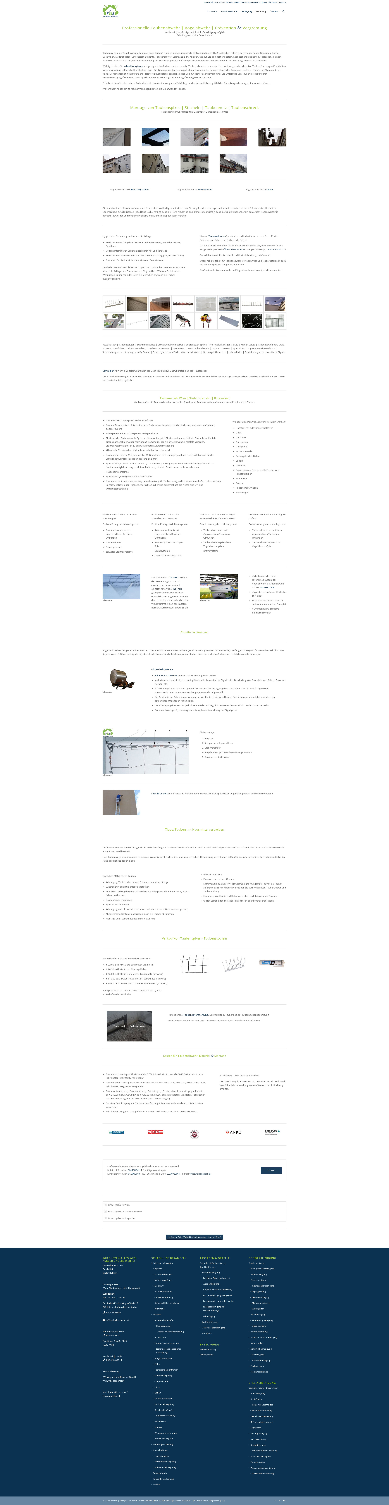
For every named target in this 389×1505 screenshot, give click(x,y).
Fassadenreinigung (211, 1272)
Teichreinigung (257, 1366)
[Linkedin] (284, 1500)
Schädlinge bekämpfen (162, 1263)
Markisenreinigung (260, 1303)
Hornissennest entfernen (166, 1369)
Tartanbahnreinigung (260, 1360)
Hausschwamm (162, 1456)
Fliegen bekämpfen (163, 1358)
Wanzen (158, 1427)
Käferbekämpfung (163, 1375)
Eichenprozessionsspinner (167, 1343)
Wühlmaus (160, 1308)
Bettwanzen (160, 1337)
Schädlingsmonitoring (163, 1444)
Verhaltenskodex (201, 1501)
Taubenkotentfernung (163, 1479)
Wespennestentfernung (166, 1433)
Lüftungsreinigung (259, 1433)
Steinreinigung (257, 1354)
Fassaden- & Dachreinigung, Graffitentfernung (213, 1265)
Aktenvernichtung (208, 1349)
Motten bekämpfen (163, 1398)
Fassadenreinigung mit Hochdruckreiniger (213, 1308)
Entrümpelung (206, 1354)
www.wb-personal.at (113, 1380)
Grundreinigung (258, 1314)
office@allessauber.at (277, 2)
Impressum (214, 1501)
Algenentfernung (211, 1283)
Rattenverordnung (164, 1297)
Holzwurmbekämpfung (165, 1467)
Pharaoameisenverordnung (171, 1331)
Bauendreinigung (259, 1274)
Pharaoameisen (163, 1326)
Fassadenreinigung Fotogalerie (217, 1295)
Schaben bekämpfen (164, 1410)
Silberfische (160, 1421)
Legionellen (256, 1427)
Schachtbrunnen (258, 1445)
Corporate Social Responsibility (217, 1289)
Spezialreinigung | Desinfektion (263, 1387)
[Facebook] (275, 1500)
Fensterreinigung (258, 1280)
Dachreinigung (208, 1316)
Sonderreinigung (256, 1263)
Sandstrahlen (257, 1343)
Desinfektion (256, 1399)
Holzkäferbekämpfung (165, 1461)
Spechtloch (207, 1333)
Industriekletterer (259, 1326)
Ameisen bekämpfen (164, 1320)
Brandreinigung (258, 1393)
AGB (223, 1501)
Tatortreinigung (258, 1462)
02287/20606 (219, 2)
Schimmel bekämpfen (261, 1456)
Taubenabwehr (160, 1473)
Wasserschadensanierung (263, 1468)
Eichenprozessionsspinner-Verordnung (169, 1350)
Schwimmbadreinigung (261, 1348)
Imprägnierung (259, 1291)
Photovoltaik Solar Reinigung (264, 1337)
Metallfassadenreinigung (213, 1327)
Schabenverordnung (165, 1415)
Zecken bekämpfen (164, 1438)
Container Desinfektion (263, 1404)
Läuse (157, 1387)
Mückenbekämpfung (164, 1404)
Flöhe (157, 1364)
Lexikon (156, 1484)
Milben (158, 1392)
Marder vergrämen (163, 1280)
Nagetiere (157, 1268)
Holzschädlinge (160, 1450)
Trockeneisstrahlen (260, 1371)
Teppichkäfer (162, 1381)
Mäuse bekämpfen (163, 1274)
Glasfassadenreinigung (263, 1285)
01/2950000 (234, 2)
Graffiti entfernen (210, 1322)
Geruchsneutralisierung (262, 1416)
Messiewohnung (258, 1439)
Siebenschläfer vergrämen (167, 1303)
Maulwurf (159, 1285)
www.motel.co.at (111, 1395)
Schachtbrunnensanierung (264, 1450)
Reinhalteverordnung (262, 1410)
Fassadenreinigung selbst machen (219, 1301)
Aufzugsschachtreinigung (262, 1268)
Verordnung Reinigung (262, 1320)
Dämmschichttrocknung (263, 1473)
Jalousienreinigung (260, 1297)
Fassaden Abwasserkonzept (216, 1278)
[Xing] (279, 1500)
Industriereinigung (259, 1331)
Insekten (157, 1314)
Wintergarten (258, 1308)
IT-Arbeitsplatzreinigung (261, 1422)
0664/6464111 (255, 2)
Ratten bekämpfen (163, 1291)
